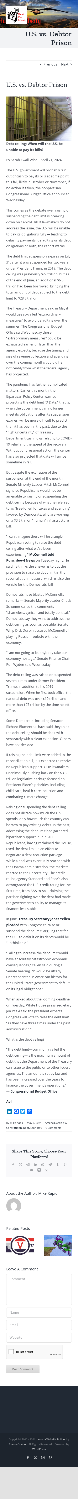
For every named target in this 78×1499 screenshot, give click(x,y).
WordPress (39, 1449)
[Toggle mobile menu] (69, 9)
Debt (26, 1128)
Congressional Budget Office (33, 1091)
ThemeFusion (17, 1444)
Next (64, 64)
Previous (50, 64)
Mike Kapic (16, 1123)
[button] (9, 1246)
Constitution (14, 1128)
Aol (9, 1101)
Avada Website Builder (52, 1439)
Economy (36, 1128)
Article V (61, 1123)
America (50, 1123)
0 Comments (53, 1128)
